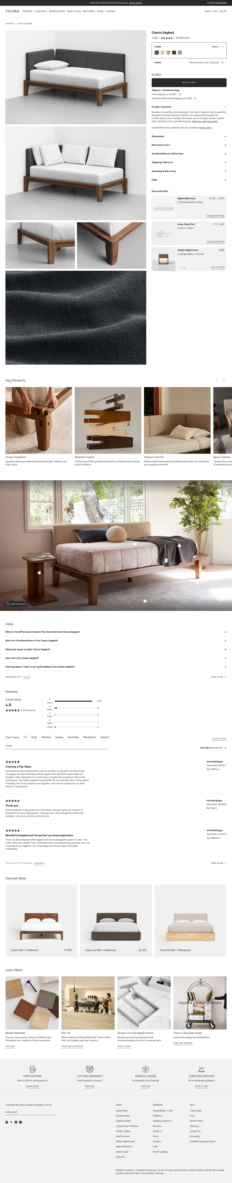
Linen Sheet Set (186, 224)
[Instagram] (6, 1122)
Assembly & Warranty (164, 171)
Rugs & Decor (74, 11)
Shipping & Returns (162, 162)
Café (155, 1146)
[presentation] (163, 207)
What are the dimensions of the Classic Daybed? (31, 640)
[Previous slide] (217, 380)
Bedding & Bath (57, 11)
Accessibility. (148, 1173)
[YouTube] (20, 1122)
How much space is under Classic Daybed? (27, 649)
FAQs (154, 179)
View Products (18, 604)
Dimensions (158, 136)
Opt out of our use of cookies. (189, 1170)
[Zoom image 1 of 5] (75, 77)
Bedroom (28, 11)
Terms (160, 1170)
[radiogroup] (189, 52)
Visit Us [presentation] (65, 1033)
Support (104, 737)
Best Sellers (89, 11)
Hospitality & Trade (163, 1110)
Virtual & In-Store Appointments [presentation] (135, 1033)
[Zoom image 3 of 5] (40, 245)
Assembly (73, 737)
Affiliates (157, 1115)
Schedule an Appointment (203, 1141)
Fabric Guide (122, 1151)
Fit (25, 737)
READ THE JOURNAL (183, 1043)
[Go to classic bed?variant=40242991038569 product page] (41, 921)
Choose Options (216, 216)
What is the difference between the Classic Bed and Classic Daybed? (42, 632)
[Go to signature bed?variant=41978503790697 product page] (116, 921)
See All (26, 677)
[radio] (157, 52)
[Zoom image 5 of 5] (75, 318)
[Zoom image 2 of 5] (75, 173)
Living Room (41, 11)
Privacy (170, 1170)
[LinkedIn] (16, 1122)
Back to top (217, 676)
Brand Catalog (160, 1151)
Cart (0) (223, 11)
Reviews (157, 1126)
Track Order (196, 1110)
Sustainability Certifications (167, 153)
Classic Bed (122, 1110)
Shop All (120, 1157)
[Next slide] (224, 380)
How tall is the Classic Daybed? (22, 658)
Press (156, 1136)
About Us (157, 1131)
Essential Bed (123, 1115)
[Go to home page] (12, 11)
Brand (100, 11)
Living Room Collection (127, 1126)
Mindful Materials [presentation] (15, 1033)
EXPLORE (10, 1046)
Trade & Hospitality (217, 2)
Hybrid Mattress (186, 198)
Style (34, 737)
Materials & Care (161, 145)
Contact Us (195, 1131)
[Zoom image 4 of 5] (111, 245)
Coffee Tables (123, 1131)
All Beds (9, 23)
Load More (39, 863)
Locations (110, 11)
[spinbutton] (182, 268)
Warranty (194, 1126)
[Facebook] (11, 1122)
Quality (59, 737)
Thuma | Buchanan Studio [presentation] (187, 1033)
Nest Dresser (122, 1136)
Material (46, 737)
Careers (157, 1141)
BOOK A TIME (124, 1046)
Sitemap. (159, 1173)
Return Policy (196, 1120)
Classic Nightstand (187, 250)
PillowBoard (89, 737)
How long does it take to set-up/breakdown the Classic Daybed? (40, 667)
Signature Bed (123, 1120)
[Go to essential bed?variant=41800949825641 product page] (191, 921)
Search (207, 11)
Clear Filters (219, 739)
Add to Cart (189, 82)
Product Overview (161, 107)
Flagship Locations (162, 1120)
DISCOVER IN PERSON (72, 1046)
